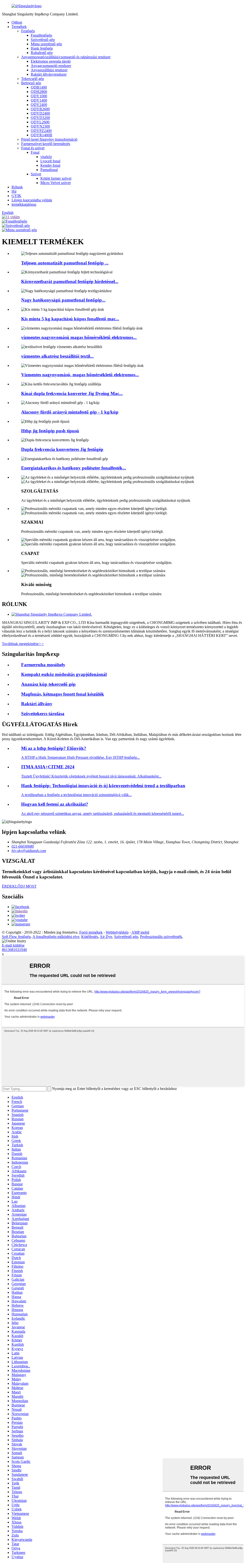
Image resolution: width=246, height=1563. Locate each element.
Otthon (17, 22)
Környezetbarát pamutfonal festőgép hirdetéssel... (69, 281)
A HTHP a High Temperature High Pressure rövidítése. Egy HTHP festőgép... (80, 757)
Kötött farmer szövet (55, 178)
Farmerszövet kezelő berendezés (45, 144)
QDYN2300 (40, 126)
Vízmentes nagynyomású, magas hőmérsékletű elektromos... (80, 374)
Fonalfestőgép (41, 35)
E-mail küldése (13, 945)
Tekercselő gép (32, 79)
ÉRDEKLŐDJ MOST (19, 886)
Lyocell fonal (50, 161)
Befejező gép (31, 83)
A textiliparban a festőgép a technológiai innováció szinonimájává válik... (76, 795)
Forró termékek (91, 932)
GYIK (16, 196)
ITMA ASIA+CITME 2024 (47, 766)
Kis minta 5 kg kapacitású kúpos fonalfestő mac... (70, 318)
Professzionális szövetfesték (161, 937)
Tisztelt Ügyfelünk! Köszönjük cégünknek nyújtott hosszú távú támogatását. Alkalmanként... (91, 776)
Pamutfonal (49, 170)
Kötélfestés (89, 937)
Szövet (36, 174)
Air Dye (106, 937)
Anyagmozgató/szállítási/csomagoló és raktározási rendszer (66, 57)
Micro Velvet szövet (55, 183)
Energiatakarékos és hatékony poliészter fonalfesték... (73, 467)
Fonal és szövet (32, 148)
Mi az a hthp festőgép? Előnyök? (53, 748)
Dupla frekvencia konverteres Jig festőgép (62, 449)
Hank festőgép (42, 48)
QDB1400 (39, 87)
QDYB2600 (40, 109)
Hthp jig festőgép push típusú (50, 430)
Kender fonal (50, 165)
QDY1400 (39, 100)
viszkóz (46, 157)
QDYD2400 (40, 113)
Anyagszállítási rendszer (49, 70)
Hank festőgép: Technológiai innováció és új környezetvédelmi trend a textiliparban (103, 785)
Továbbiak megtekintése (23, 644)
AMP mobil (140, 932)
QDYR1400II (41, 135)
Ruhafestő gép (42, 53)
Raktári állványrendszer (49, 74)
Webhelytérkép (117, 932)
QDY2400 (39, 105)
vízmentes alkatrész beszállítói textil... (57, 356)
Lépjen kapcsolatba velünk (32, 200)
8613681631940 (14, 950)
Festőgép (28, 31)
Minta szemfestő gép (46, 44)
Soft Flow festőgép (16, 937)
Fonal (35, 152)
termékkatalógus (24, 204)
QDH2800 (39, 92)
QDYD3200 (40, 118)
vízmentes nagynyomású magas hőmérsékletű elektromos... (79, 337)
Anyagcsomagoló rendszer (51, 66)
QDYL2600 (40, 122)
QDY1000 (39, 96)
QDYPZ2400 (41, 131)
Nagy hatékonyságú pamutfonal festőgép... (63, 300)
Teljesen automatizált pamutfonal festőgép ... (65, 262)
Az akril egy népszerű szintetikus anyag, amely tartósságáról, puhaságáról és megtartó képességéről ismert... (102, 813)
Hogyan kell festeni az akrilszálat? (54, 804)
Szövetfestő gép (43, 40)
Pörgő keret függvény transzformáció (49, 139)
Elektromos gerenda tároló (51, 61)
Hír (14, 191)
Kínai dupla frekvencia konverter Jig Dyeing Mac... (72, 393)
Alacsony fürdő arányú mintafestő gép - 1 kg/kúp (69, 412)
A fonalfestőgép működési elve (55, 937)
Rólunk (17, 187)
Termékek (19, 27)
